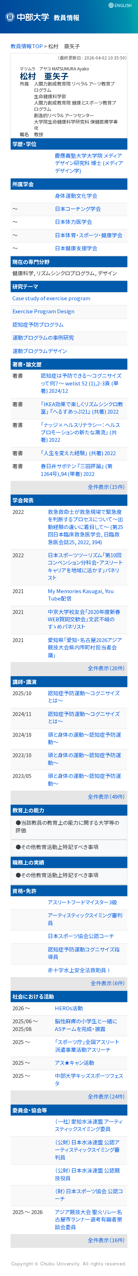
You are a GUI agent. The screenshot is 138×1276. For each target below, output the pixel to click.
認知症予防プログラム (38, 324)
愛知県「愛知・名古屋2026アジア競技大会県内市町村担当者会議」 (85, 647)
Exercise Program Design (43, 311)
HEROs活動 (69, 1008)
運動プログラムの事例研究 (43, 337)
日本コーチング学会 (78, 208)
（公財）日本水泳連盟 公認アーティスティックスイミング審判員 (87, 1149)
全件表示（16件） (107, 1240)
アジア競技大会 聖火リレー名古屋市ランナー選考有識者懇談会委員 (88, 1219)
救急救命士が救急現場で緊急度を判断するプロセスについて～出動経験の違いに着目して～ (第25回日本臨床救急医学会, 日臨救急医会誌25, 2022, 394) (85, 527)
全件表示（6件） (108, 983)
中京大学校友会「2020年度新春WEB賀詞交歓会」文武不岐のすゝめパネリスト (84, 619)
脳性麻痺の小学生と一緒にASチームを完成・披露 (86, 1024)
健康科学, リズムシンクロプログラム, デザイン (64, 273)
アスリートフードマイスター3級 (82, 902)
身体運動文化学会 (76, 195)
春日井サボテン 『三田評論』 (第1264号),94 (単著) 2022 (77, 469)
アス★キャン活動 (74, 1062)
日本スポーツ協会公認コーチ (81, 935)
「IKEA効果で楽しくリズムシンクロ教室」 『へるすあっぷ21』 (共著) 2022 (82, 407)
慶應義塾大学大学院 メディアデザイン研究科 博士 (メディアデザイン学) (89, 163)
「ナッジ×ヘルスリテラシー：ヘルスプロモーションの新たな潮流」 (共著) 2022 (80, 432)
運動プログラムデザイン (39, 350)
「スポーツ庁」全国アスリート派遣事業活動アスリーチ (87, 1045)
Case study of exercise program (51, 298)
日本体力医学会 (73, 221)
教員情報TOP (27, 46)
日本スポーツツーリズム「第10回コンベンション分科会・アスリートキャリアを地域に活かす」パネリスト (85, 566)
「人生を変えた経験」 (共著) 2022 (78, 453)
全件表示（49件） (107, 796)
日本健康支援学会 (76, 248)
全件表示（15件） (107, 486)
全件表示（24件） (107, 1096)
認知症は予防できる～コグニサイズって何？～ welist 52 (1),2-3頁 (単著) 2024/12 (81, 383)
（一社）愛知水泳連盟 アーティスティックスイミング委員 (89, 1125)
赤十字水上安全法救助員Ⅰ (79, 970)
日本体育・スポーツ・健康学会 (88, 235)
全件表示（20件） (107, 668)
